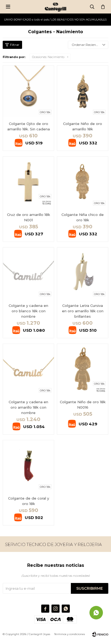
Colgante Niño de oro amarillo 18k (82, 126)
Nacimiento (48, 57)
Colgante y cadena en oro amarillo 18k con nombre (28, 407)
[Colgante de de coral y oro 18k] (28, 465)
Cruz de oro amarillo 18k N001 (28, 217)
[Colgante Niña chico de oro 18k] (82, 182)
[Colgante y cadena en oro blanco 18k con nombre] (28, 273)
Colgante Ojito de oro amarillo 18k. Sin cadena (28, 126)
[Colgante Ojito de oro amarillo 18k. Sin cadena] (28, 91)
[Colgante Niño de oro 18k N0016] (82, 369)
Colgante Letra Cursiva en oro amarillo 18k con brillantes (82, 310)
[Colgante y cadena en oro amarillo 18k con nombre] (28, 369)
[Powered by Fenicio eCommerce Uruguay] (100, 634)
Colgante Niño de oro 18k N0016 (83, 404)
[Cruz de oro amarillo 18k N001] (28, 182)
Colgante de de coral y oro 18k (28, 501)
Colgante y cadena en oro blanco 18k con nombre (28, 310)
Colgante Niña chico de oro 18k (82, 217)
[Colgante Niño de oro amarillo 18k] (82, 91)
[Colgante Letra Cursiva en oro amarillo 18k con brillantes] (82, 273)
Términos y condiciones (69, 634)
